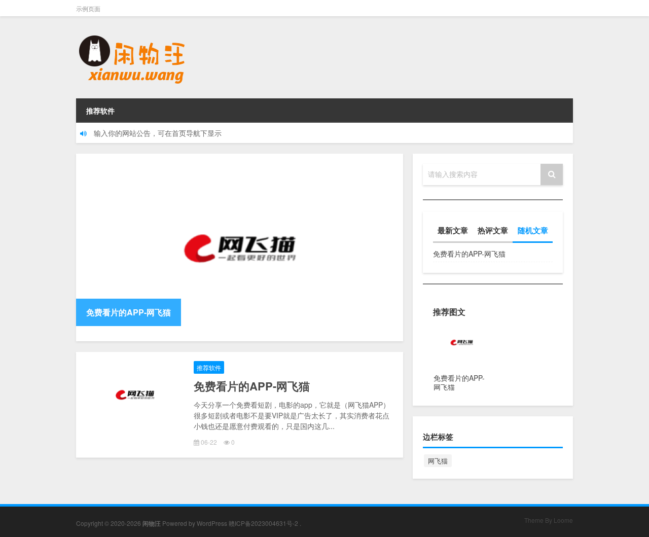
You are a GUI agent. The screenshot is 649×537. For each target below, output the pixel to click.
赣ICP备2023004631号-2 (263, 523)
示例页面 (88, 8)
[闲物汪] (132, 30)
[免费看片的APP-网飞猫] (239, 247)
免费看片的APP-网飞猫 (252, 386)
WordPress (212, 523)
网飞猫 (438, 461)
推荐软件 (100, 110)
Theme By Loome (548, 520)
